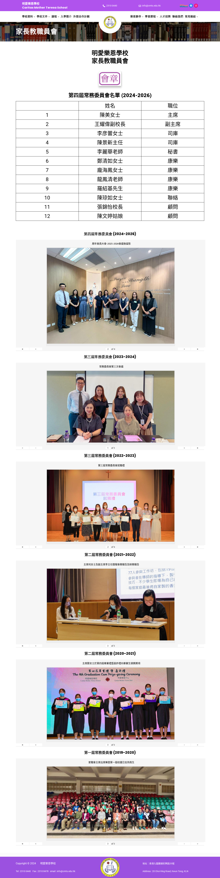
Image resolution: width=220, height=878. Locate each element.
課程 (54, 16)
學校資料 (27, 16)
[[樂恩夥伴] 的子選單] (142, 16)
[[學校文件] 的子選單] (49, 16)
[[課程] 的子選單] (58, 16)
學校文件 (42, 16)
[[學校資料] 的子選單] (34, 16)
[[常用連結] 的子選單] (197, 16)
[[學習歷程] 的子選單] (157, 16)
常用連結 (190, 16)
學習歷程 (150, 16)
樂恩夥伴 (135, 16)
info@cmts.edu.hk (151, 5)
